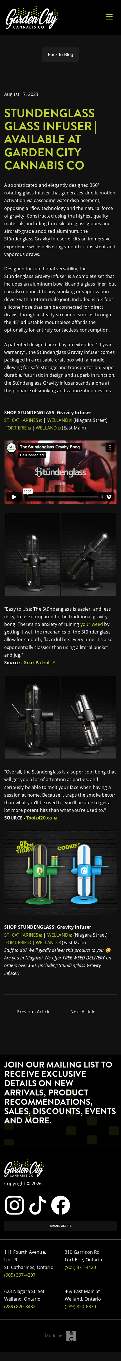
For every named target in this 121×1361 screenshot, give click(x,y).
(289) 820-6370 (80, 1306)
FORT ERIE (16, 428)
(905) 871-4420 (80, 1267)
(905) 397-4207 (19, 1275)
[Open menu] (109, 17)
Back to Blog (60, 54)
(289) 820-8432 (19, 1306)
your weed (91, 624)
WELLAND (57, 420)
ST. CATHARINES (21, 420)
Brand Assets (60, 1226)
